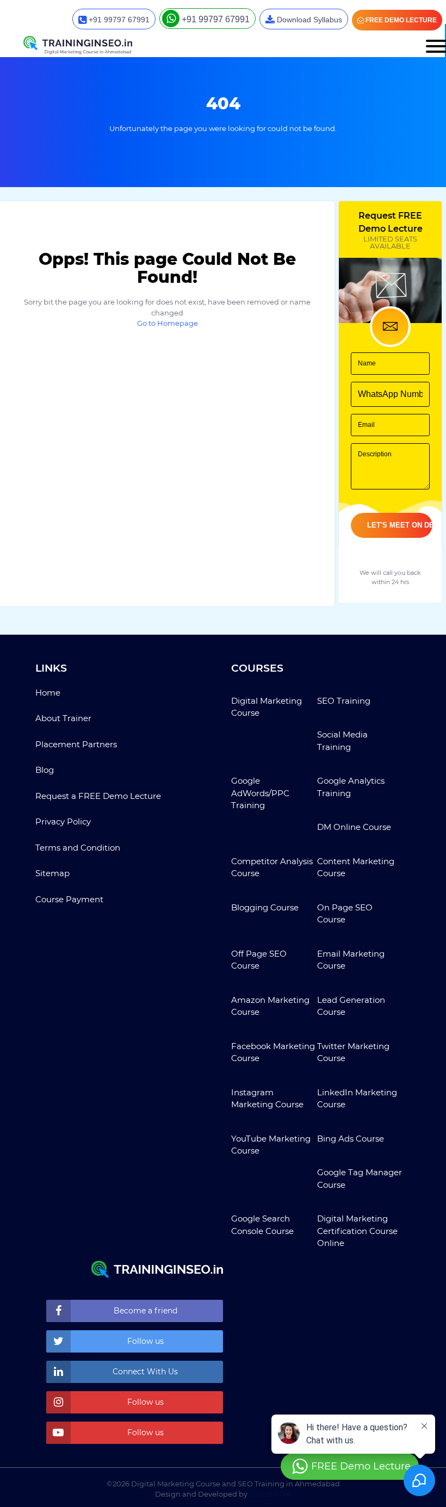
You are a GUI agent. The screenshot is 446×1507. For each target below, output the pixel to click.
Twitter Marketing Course (353, 1052)
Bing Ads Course (350, 1138)
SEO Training (343, 701)
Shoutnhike (270, 1494)
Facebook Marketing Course (273, 1052)
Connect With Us (145, 1371)
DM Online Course (354, 827)
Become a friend (145, 1311)
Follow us (145, 1341)
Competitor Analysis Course (272, 867)
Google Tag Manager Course (359, 1178)
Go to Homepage (167, 323)
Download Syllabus (308, 19)
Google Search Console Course (262, 1224)
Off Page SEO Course (259, 959)
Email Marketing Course (351, 959)
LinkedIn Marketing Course (357, 1098)
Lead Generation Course (351, 1006)
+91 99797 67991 (118, 19)
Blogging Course (265, 907)
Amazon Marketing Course (270, 1006)
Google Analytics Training (351, 787)
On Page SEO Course (345, 913)
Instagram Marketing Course (267, 1098)
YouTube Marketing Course (271, 1144)
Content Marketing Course (355, 867)
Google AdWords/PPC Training (260, 793)
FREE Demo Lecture (400, 20)
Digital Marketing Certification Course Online (357, 1230)
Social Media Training (342, 740)
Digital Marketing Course (266, 707)
